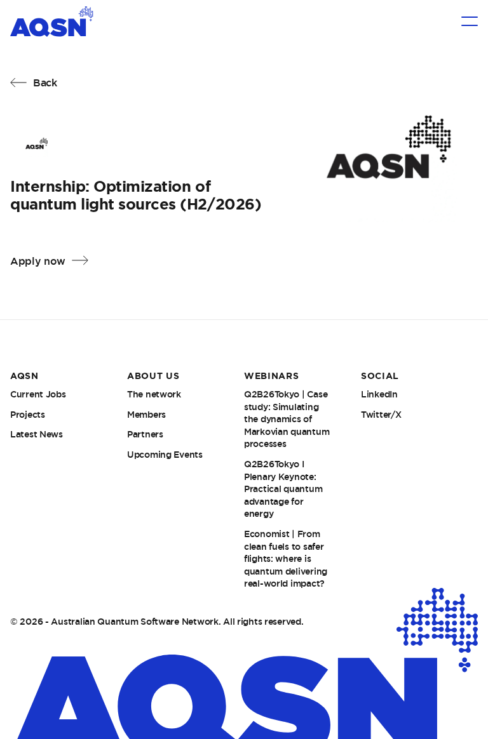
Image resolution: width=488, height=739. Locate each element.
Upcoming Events (165, 454)
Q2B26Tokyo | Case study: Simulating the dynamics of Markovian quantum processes (286, 419)
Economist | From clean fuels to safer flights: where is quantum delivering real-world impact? (285, 558)
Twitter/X (381, 414)
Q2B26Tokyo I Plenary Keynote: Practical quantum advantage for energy (283, 488)
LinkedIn (379, 394)
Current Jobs (38, 394)
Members (146, 414)
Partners (145, 434)
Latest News (36, 434)
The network (154, 394)
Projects (27, 414)
